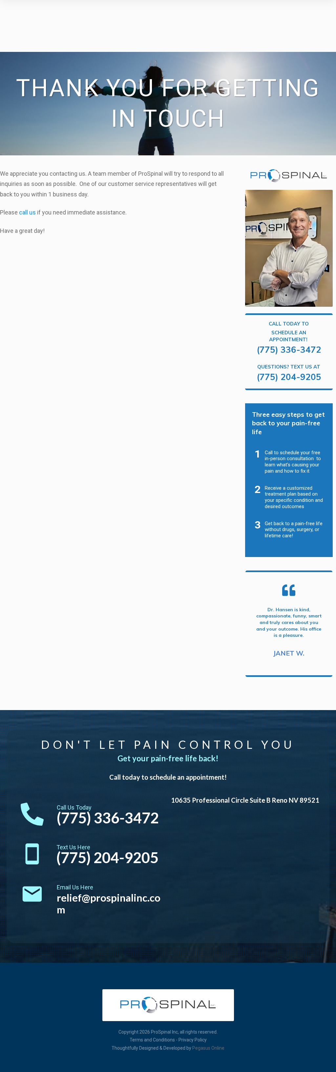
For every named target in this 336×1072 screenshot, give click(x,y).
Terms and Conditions (152, 1039)
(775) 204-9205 (289, 376)
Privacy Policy (192, 1039)
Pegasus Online (208, 1048)
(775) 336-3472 (289, 349)
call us (27, 212)
